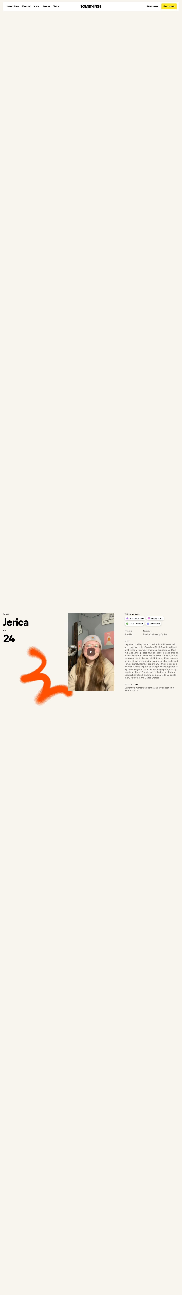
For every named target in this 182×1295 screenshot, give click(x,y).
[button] (91, 652)
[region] (91, 652)
